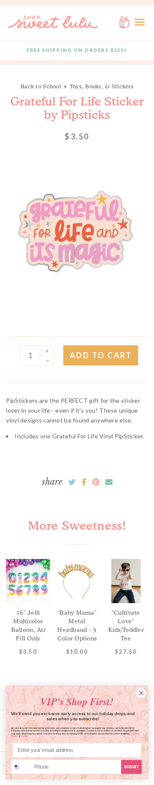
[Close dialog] (141, 693)
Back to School (41, 86)
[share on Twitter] (72, 482)
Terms (24, 736)
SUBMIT (131, 766)
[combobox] (22, 766)
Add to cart (101, 355)
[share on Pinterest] (95, 482)
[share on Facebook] (84, 482)
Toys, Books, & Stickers (101, 86)
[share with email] (109, 482)
